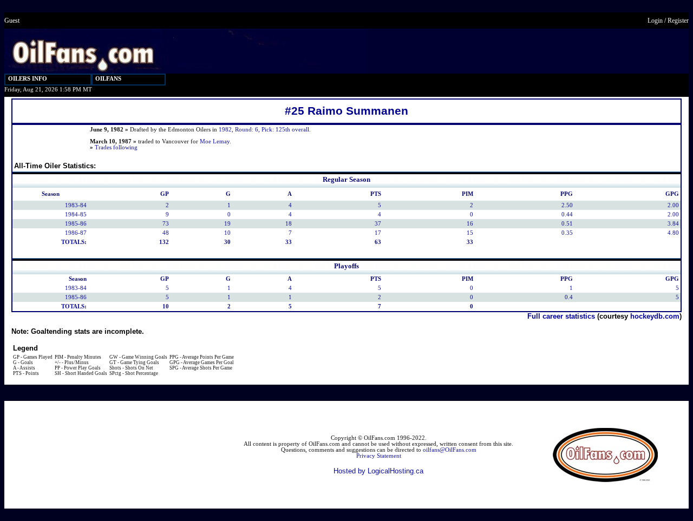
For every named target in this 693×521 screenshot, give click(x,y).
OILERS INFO (27, 79)
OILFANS (108, 79)
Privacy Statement (378, 456)
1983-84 (76, 205)
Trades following (116, 147)
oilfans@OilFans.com (449, 450)
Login (655, 20)
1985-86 (76, 224)
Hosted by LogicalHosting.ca (378, 471)
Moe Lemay (215, 141)
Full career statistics (561, 316)
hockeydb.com (654, 316)
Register (678, 20)
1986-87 (76, 233)
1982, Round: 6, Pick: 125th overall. (265, 130)
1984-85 (76, 214)
